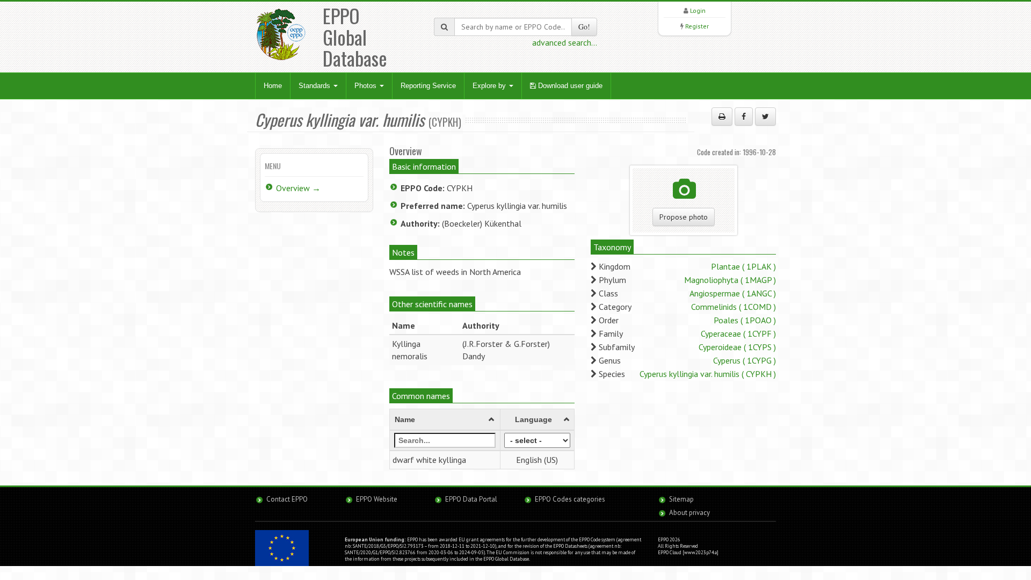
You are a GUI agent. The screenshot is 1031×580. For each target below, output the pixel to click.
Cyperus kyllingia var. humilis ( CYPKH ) (708, 373)
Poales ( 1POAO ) (745, 320)
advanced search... (564, 42)
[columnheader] (445, 420)
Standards (315, 86)
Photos (366, 86)
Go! (584, 26)
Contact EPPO (287, 499)
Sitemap (681, 499)
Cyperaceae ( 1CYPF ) (738, 333)
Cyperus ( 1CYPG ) (744, 360)
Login (698, 10)
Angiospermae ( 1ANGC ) (732, 293)
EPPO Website (376, 499)
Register (697, 26)
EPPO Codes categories (570, 499)
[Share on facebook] (744, 116)
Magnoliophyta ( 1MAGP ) (730, 279)
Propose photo (683, 217)
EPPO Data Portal (471, 499)
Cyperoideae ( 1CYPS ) (737, 347)
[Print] (721, 116)
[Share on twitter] (765, 116)
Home (273, 86)
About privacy (689, 512)
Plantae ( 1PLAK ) (743, 266)
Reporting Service (428, 86)
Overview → (298, 188)
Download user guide (569, 86)
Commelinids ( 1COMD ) (733, 306)
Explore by (490, 86)
